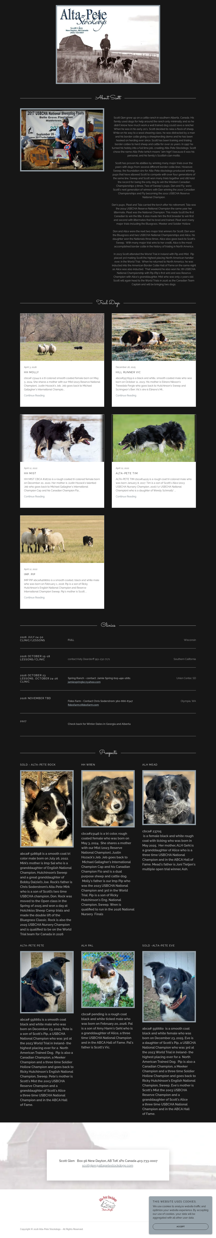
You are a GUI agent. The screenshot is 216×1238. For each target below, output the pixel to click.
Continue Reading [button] (34, 395)
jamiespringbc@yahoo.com (84, 681)
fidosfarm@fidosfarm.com (83, 704)
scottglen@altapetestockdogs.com (107, 1165)
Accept (181, 1227)
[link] (62, 360)
